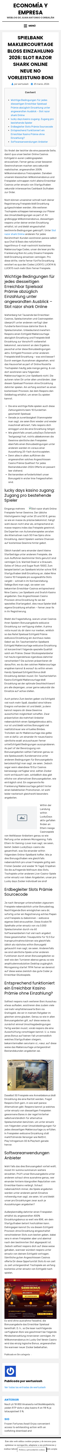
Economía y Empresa (30, 9)
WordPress (53, 1448)
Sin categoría (23, 1354)
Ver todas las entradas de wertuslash (25, 1387)
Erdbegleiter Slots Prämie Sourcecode (32, 126)
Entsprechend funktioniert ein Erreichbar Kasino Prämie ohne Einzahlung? (28, 134)
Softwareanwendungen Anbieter (29, 141)
